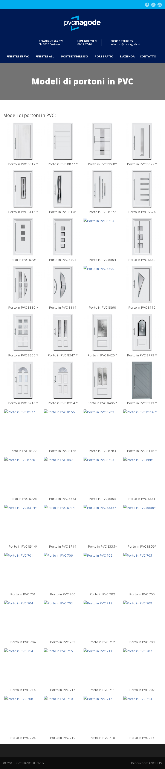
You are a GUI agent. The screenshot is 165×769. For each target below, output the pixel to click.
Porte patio (104, 56)
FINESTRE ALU (45, 56)
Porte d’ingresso (74, 56)
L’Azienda (127, 56)
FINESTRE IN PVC (17, 56)
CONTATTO (148, 56)
